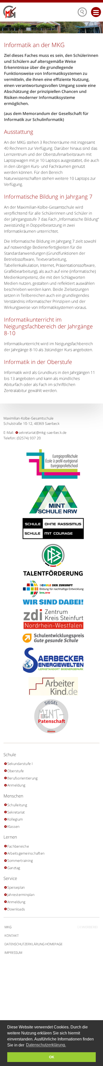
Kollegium (15, 819)
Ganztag (13, 867)
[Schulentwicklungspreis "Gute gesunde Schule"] (51, 638)
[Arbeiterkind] (51, 686)
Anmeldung (16, 785)
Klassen (13, 826)
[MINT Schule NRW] (52, 499)
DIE (87, 927)
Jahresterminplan (20, 894)
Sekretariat (16, 812)
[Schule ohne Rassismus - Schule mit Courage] (51, 528)
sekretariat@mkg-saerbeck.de (42, 432)
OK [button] (51, 1057)
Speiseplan (16, 887)
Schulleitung (17, 805)
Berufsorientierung (22, 778)
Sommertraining (20, 860)
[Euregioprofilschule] (51, 464)
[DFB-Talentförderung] (51, 560)
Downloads (16, 909)
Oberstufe (15, 770)
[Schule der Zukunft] (51, 592)
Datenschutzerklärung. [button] (46, 1045)
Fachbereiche (18, 846)
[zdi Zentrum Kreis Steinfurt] (51, 619)
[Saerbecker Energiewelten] (51, 660)
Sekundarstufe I (20, 763)
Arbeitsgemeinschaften (25, 853)
